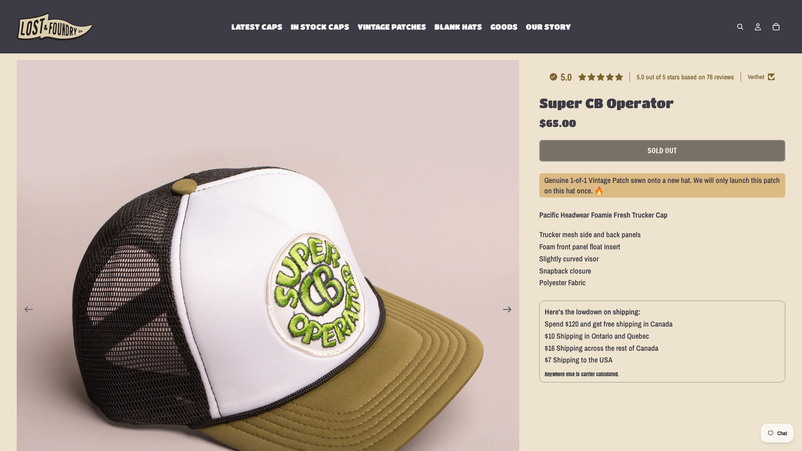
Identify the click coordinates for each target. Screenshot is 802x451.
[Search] (740, 27)
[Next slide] (509, 311)
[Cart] (776, 27)
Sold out (662, 150)
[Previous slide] (26, 311)
